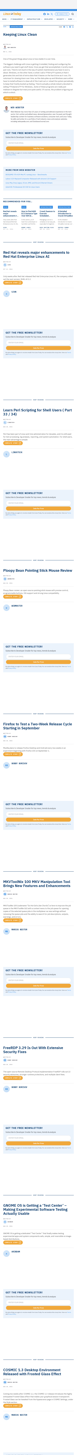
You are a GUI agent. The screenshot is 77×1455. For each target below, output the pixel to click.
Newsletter (63, 14)
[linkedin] (48, 14)
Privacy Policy (12, 155)
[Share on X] (67, 27)
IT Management (17, 19)
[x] (52, 14)
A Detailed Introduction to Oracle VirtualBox (65, 213)
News (4, 19)
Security (60, 19)
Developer (48, 19)
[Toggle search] (72, 14)
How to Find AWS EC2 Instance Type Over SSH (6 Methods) (29, 213)
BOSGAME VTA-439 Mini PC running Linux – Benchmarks (26, 175)
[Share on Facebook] (64, 27)
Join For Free (38, 148)
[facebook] (44, 14)
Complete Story (11, 98)
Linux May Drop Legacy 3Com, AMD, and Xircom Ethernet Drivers (29, 183)
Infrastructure (33, 19)
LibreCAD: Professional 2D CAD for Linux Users (23, 187)
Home (5, 26)
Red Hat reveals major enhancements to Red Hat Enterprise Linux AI (10, 213)
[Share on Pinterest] (70, 27)
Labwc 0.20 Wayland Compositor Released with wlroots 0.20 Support (31, 179)
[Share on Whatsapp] (73, 27)
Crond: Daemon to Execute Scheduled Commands (47, 213)
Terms (69, 153)
